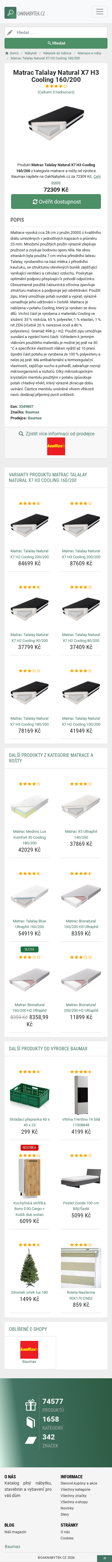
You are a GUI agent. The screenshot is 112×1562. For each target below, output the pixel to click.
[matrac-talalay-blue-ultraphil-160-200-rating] (29, 874)
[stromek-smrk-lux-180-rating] (29, 1245)
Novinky (67, 1508)
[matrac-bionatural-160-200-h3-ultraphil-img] (81, 896)
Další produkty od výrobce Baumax (48, 1049)
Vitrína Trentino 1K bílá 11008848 (81, 1122)
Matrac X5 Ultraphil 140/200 (81, 834)
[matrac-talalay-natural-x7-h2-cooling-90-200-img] (29, 610)
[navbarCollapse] (100, 12)
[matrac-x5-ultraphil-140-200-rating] (81, 784)
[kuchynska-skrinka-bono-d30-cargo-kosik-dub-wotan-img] (29, 1178)
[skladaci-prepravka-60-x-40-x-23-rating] (29, 1072)
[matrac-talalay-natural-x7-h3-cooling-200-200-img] (81, 527)
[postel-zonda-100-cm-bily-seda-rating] (81, 1156)
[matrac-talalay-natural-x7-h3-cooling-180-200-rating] (29, 671)
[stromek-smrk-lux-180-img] (29, 1268)
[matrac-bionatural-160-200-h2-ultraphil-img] (29, 980)
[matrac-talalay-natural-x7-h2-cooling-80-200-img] (81, 610)
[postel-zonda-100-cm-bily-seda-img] (81, 1178)
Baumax (32, 412)
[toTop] (104, 1558)
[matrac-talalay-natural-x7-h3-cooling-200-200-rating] (81, 504)
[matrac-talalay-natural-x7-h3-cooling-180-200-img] (29, 694)
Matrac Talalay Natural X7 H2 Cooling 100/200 (81, 721)
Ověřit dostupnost (60, 202)
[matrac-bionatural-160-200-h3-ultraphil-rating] (81, 874)
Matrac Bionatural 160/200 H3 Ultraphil (81, 924)
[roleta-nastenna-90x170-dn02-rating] (81, 1245)
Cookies (67, 1538)
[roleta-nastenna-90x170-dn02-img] (81, 1268)
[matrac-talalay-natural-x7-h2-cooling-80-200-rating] (81, 587)
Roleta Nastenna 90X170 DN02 (81, 1295)
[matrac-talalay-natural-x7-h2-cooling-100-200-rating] (81, 671)
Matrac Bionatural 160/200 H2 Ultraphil (29, 1008)
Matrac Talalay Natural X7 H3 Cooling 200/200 (81, 554)
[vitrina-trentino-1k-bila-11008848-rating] (81, 1072)
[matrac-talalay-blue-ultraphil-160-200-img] (29, 896)
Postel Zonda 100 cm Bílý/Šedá (81, 1206)
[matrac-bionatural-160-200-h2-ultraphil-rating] (29, 957)
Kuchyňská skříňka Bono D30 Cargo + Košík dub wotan (29, 1209)
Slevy (65, 1514)
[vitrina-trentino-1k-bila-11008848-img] (81, 1095)
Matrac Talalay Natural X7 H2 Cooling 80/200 (81, 637)
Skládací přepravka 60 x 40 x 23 (30, 1122)
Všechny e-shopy (74, 1502)
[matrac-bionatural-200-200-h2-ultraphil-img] (81, 980)
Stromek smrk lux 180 (29, 1292)
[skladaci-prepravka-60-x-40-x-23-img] (29, 1095)
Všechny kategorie (75, 1490)
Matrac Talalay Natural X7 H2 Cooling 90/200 (29, 637)
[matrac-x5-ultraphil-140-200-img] (81, 807)
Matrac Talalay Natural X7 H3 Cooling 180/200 (29, 721)
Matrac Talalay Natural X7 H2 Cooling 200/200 (29, 554)
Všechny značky (74, 1496)
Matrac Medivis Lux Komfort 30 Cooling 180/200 (29, 837)
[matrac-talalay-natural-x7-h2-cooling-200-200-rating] (29, 504)
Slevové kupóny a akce (79, 1483)
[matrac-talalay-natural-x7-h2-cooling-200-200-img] (29, 527)
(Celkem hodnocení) (56, 92)
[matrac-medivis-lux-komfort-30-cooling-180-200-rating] (29, 784)
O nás (65, 1532)
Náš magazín (15, 1532)
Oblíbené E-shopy (28, 1329)
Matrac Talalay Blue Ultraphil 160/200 (29, 924)
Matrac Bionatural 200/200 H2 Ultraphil (81, 1008)
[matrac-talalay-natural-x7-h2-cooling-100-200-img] (81, 694)
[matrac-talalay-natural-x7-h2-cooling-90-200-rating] (29, 587)
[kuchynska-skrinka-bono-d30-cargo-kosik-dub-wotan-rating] (29, 1156)
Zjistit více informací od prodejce (59, 434)
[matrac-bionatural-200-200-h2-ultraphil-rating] (81, 957)
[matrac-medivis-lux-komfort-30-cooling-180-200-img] (29, 807)
